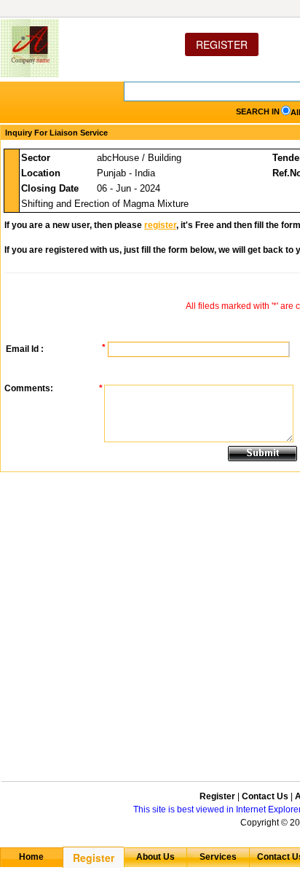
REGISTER (222, 44)
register (160, 225)
